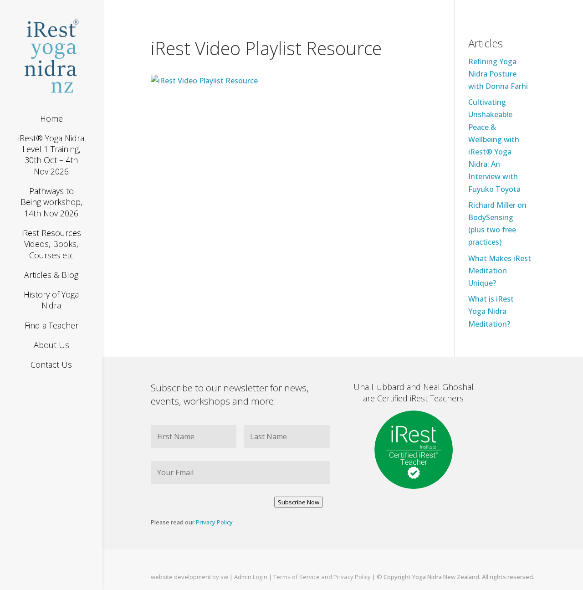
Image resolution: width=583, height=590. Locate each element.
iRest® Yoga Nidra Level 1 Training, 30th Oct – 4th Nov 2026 (51, 155)
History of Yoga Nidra (51, 300)
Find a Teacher (51, 325)
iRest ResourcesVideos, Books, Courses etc (51, 244)
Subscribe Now (298, 502)
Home (51, 118)
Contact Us (51, 364)
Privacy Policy (214, 522)
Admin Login (251, 577)
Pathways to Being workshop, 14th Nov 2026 (51, 202)
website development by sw (189, 577)
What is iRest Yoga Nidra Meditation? (491, 311)
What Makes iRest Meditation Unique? (499, 270)
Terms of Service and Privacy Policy (322, 577)
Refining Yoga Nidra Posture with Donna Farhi (498, 73)
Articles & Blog (51, 274)
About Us (51, 344)
